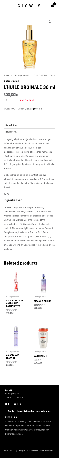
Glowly (30, 5)
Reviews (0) (11, 131)
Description (11, 125)
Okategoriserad (21, 75)
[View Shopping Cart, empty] (52, 5)
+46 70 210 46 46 (14, 397)
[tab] (30, 125)
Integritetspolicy (25, 411)
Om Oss (11, 411)
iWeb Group (47, 450)
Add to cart (27, 100)
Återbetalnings (43, 411)
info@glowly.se (12, 393)
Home (6, 75)
